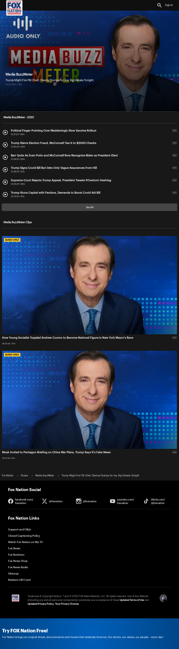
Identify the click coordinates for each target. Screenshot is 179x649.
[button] (159, 5)
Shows (24, 475)
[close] (174, 466)
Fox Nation (7, 475)
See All (89, 207)
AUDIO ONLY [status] (12, 239)
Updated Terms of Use (132, 600)
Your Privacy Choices (67, 604)
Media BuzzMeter (19, 74)
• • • (174, 131)
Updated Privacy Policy (41, 604)
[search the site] (159, 5)
